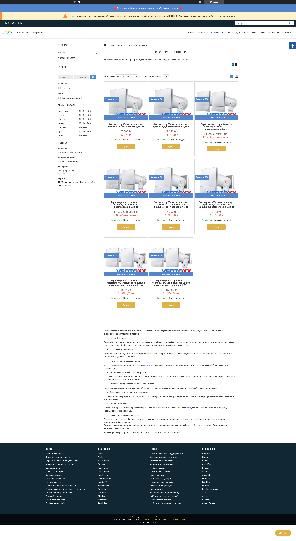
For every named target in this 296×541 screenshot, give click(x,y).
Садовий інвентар (54, 496)
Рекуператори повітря (160, 499)
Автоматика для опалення (162, 464)
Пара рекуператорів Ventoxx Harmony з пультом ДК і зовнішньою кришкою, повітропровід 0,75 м (171, 282)
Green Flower (208, 503)
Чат (285, 533)
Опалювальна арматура (161, 485)
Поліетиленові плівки (160, 471)
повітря (178, 342)
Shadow (101, 496)
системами (147, 365)
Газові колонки (157, 475)
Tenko (101, 457)
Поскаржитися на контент (149, 519)
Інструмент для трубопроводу (164, 492)
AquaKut (206, 475)
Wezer (205, 471)
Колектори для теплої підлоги (60, 464)
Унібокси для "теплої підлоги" (164, 496)
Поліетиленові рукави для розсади (166, 453)
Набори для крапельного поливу (165, 503)
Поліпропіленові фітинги (161, 482)
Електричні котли (54, 482)
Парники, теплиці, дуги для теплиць (62, 460)
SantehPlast (103, 485)
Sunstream (103, 475)
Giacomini (102, 499)
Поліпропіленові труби (56, 478)
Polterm (206, 485)
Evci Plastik (103, 492)
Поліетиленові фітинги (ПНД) (59, 492)
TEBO (205, 492)
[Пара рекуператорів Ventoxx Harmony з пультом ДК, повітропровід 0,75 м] (126, 178)
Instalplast (102, 503)
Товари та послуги (207, 32)
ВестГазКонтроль (210, 489)
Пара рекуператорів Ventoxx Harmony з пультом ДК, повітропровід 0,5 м (216, 126)
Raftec (205, 460)
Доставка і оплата (246, 32)
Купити (126, 146)
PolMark (206, 478)
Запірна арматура (54, 475)
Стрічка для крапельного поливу (61, 485)
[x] (236, 65)
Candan (205, 499)
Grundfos (206, 464)
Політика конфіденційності (173, 519)
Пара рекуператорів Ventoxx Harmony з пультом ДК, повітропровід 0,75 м (126, 204)
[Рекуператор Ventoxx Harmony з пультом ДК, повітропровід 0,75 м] (171, 101)
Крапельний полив (54, 453)
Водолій (206, 467)
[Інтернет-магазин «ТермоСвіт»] (7, 32)
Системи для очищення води (163, 457)
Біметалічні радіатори (160, 478)
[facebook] (233, 65)
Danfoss (206, 453)
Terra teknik (103, 471)
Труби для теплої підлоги (58, 457)
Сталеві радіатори (54, 471)
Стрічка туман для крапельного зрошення (65, 489)
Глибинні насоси (157, 467)
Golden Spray (104, 478)
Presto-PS (102, 482)
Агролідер (103, 467)
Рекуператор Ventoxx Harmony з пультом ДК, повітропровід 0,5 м (126, 125)
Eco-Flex (206, 482)
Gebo (204, 496)
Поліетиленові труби (55, 503)
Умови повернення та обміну (275, 32)
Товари (61, 52)
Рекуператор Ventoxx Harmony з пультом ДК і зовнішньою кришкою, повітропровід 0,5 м (171, 204)
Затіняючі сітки (157, 489)
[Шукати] (290, 23)
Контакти (227, 32)
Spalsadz (102, 464)
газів (189, 407)
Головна (189, 32)
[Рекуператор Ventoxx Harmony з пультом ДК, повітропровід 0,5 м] (126, 101)
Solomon (102, 489)
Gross (100, 453)
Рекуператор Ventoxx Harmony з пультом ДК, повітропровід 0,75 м (171, 125)
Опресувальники (53, 467)
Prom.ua (162, 517)
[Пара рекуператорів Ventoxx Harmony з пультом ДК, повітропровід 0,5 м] (216, 101)
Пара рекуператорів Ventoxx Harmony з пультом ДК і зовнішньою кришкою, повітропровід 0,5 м (126, 282)
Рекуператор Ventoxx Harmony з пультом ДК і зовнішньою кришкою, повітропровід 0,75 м (216, 204)
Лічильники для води (55, 499)
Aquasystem (103, 460)
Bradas (205, 457)
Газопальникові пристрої (161, 460)
